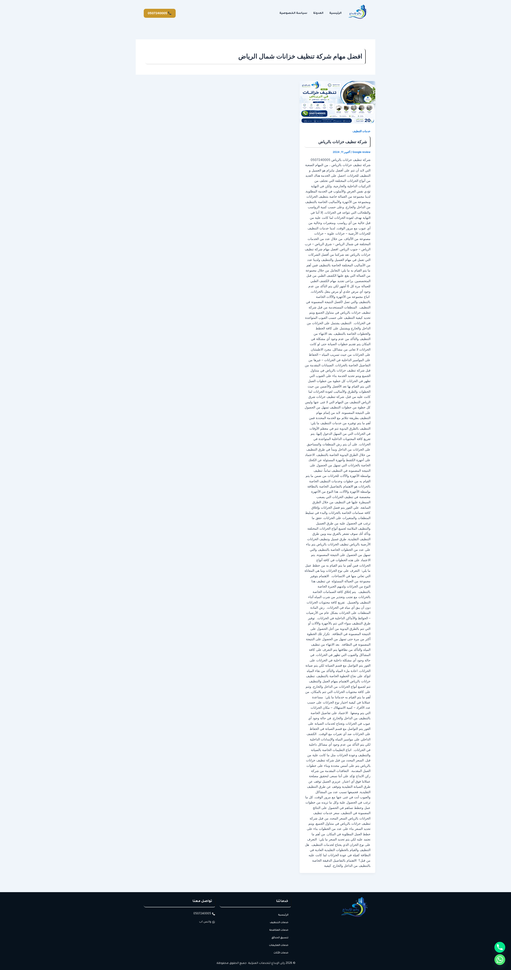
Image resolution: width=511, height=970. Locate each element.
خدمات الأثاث (281, 953)
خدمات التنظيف (361, 131)
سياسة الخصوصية (293, 13)
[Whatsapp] (499, 959)
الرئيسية (335, 13)
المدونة (318, 13)
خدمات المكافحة (278, 930)
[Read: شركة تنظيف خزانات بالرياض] (337, 102)
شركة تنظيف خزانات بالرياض (342, 141)
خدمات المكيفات (278, 945)
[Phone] (499, 947)
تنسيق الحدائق (279, 937)
